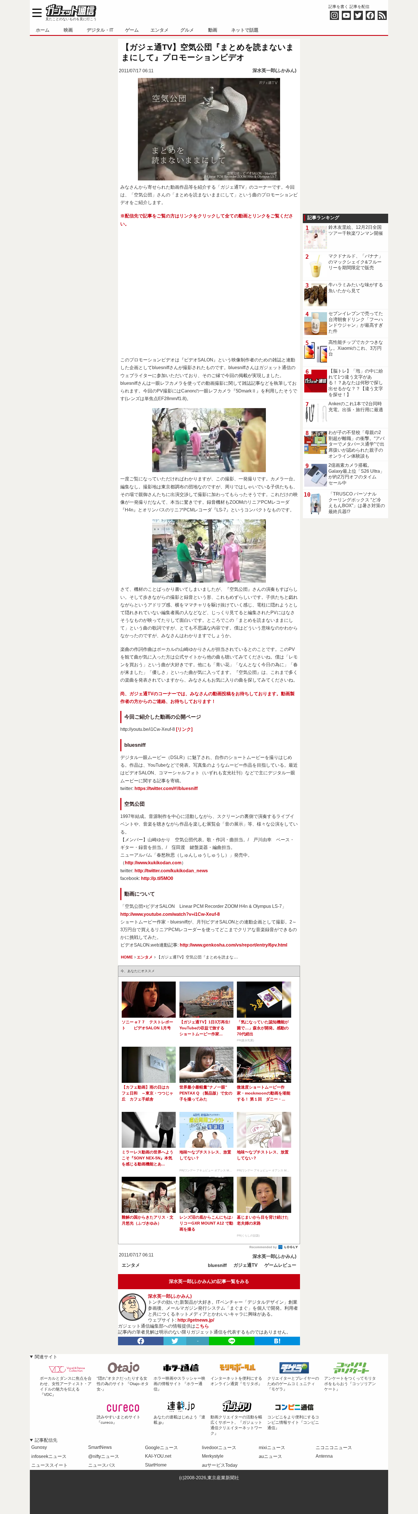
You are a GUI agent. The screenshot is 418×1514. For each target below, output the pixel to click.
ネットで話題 (244, 30)
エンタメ (159, 30)
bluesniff (217, 1265)
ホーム (42, 30)
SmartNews (100, 1447)
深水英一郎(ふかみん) (274, 70)
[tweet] (175, 1341)
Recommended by (263, 1247)
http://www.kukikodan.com (153, 862)
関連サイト (46, 1356)
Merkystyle (213, 1456)
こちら (202, 1326)
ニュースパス (101, 1465)
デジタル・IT (100, 30)
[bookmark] (277, 1341)
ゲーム (132, 30)
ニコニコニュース (334, 1447)
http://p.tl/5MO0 (157, 878)
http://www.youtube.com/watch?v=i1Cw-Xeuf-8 (170, 914)
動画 (212, 30)
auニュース (270, 1456)
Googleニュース (161, 1447)
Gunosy (39, 1447)
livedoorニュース (219, 1447)
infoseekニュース (49, 1456)
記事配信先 (46, 1440)
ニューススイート (49, 1465)
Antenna (324, 1456)
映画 (68, 30)
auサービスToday (219, 1465)
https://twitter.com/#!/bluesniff (166, 788)
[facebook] (141, 1341)
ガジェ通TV (245, 1265)
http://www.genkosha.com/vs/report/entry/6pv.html (233, 945)
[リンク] (184, 729)
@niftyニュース (103, 1456)
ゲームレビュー (280, 1265)
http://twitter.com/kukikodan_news (171, 870)
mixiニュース (272, 1447)
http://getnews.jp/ (195, 1320)
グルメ (187, 30)
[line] (231, 1341)
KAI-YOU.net (158, 1456)
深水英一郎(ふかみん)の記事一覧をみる (209, 1281)
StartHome (156, 1464)
